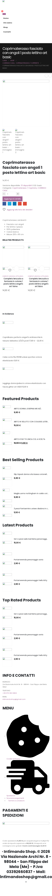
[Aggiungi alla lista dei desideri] (10, 269)
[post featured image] (7, 410)
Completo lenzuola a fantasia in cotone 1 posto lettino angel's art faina (13, 282)
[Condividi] (38, 3)
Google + (20, 204)
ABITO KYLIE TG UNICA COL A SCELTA (29, 439)
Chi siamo (7, 23)
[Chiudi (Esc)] (43, 3)
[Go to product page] (26, 326)
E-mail (25, 204)
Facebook (4, 204)
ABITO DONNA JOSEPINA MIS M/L (27, 408)
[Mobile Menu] (4, 14)
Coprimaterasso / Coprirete (24, 188)
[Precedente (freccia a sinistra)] (4, 448)
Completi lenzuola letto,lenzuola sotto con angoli (20, 276)
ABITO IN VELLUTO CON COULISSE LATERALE (32, 421)
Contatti (7, 32)
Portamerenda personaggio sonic (28, 559)
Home (6, 18)
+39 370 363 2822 (10, 693)
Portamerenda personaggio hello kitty (30, 580)
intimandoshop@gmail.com (14, 699)
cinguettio (9, 204)
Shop (5, 27)
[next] (50, 75)
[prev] (46, 75)
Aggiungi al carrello (12, 199)
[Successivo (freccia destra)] (47, 448)
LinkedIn (14, 204)
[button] (47, 31)
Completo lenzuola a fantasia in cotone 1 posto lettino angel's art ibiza (39, 282)
